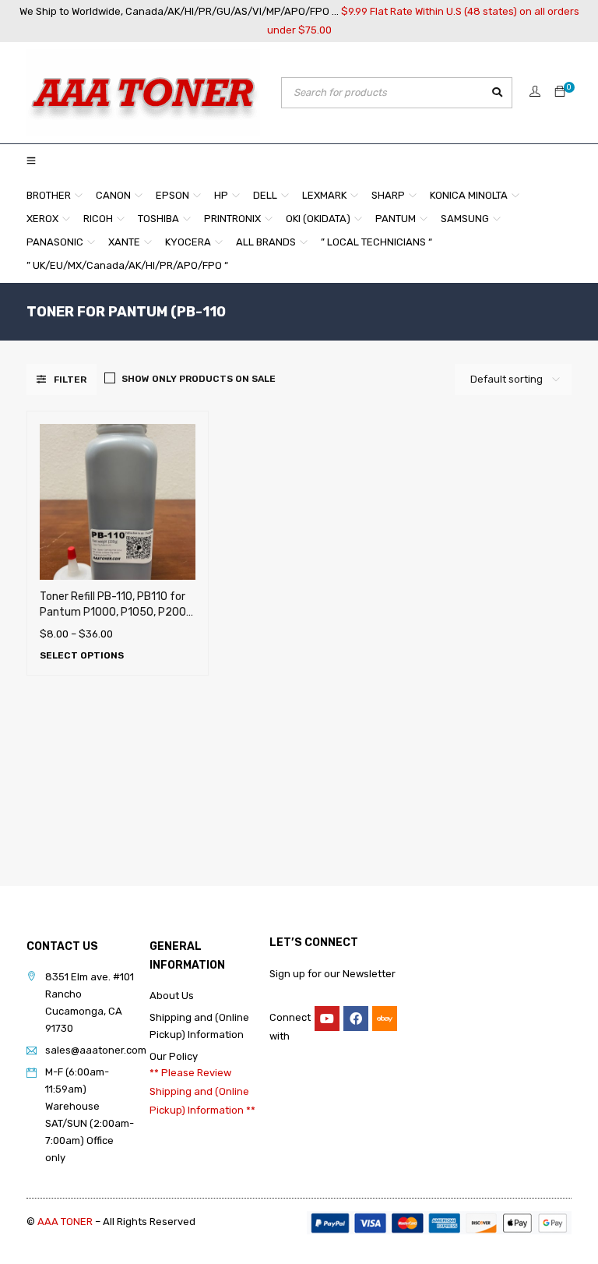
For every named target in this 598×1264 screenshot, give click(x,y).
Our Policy (174, 1056)
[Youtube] (327, 1018)
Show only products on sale (198, 378)
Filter (70, 379)
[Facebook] (355, 1018)
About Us (172, 995)
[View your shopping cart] (559, 92)
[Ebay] (384, 1018)
